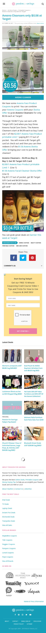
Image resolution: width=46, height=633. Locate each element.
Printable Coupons (24, 10)
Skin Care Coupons (22, 246)
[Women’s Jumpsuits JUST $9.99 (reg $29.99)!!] (12, 356)
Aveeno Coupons (15, 109)
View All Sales (7, 525)
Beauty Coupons (36, 243)
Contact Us (19, 489)
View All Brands (7, 561)
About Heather (7, 489)
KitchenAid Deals (8, 517)
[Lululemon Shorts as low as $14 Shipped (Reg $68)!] (12, 382)
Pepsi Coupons (7, 557)
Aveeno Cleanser (23, 97)
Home (4, 10)
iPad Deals (6, 500)
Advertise (28, 489)
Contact (15, 621)
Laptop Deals (7, 508)
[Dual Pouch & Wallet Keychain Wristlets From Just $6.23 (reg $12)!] (34, 356)
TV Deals (5, 504)
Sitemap (29, 624)
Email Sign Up (25, 621)
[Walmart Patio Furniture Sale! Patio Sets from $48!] (34, 408)
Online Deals (20, 480)
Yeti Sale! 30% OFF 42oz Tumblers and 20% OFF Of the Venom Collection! (33, 394)
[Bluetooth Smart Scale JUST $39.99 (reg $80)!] (34, 433)
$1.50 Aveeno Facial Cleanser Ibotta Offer (22, 170)
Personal (5, 416)
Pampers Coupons (9, 548)
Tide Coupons (7, 540)
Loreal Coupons (8, 553)
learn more (40, 23)
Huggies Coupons (8, 544)
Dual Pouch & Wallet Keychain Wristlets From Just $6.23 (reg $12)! (33, 368)
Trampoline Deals (8, 521)
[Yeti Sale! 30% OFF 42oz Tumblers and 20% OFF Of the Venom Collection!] (34, 382)
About (7, 621)
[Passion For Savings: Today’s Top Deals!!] (12, 408)
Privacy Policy (19, 624)
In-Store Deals (12, 10)
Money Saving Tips (9, 482)
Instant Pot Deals (8, 512)
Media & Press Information (34, 601)
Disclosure (37, 621)
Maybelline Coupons (9, 536)
